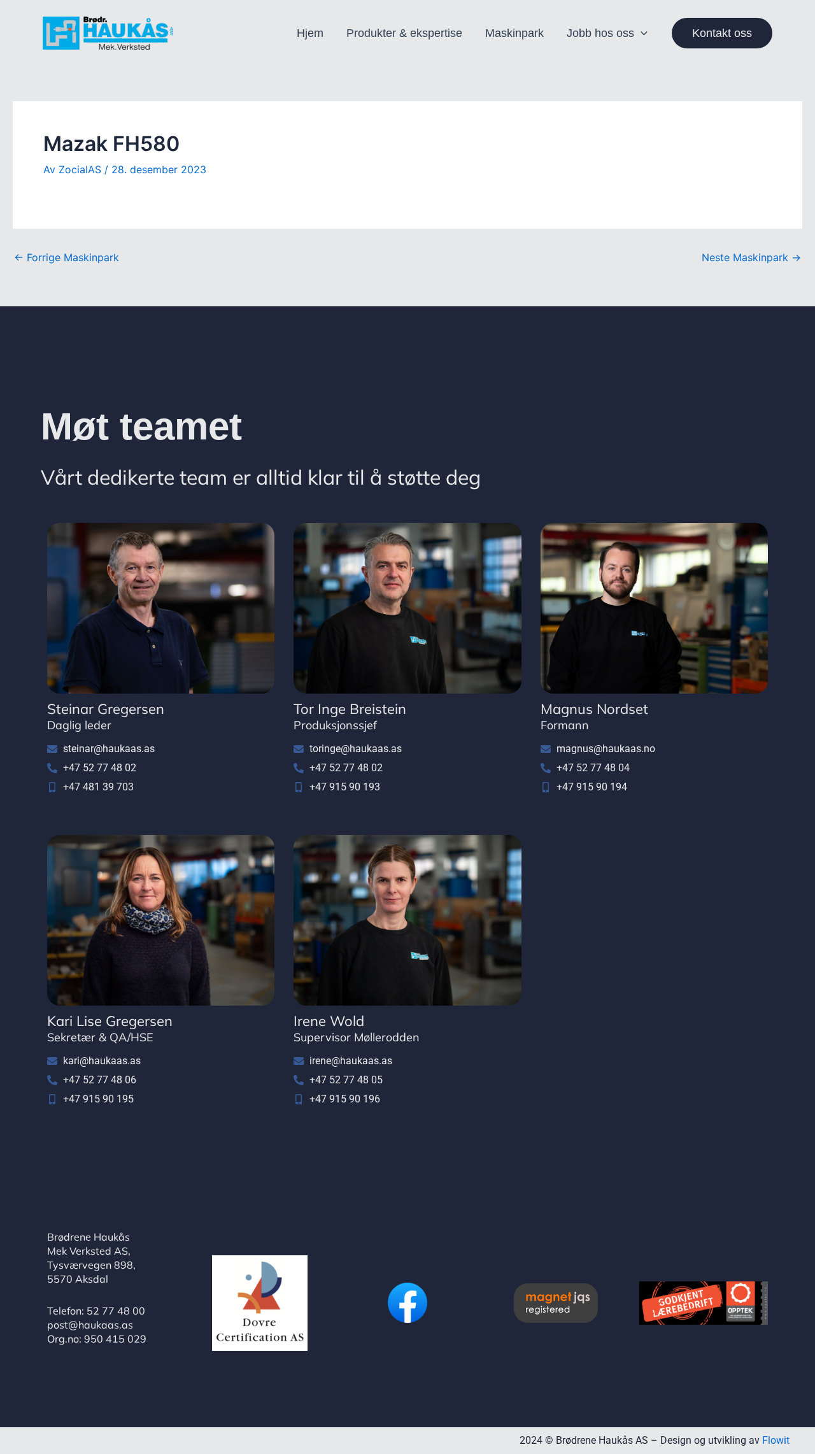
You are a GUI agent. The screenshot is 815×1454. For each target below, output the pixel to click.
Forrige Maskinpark (66, 257)
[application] (641, 33)
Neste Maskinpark (751, 257)
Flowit (776, 1440)
